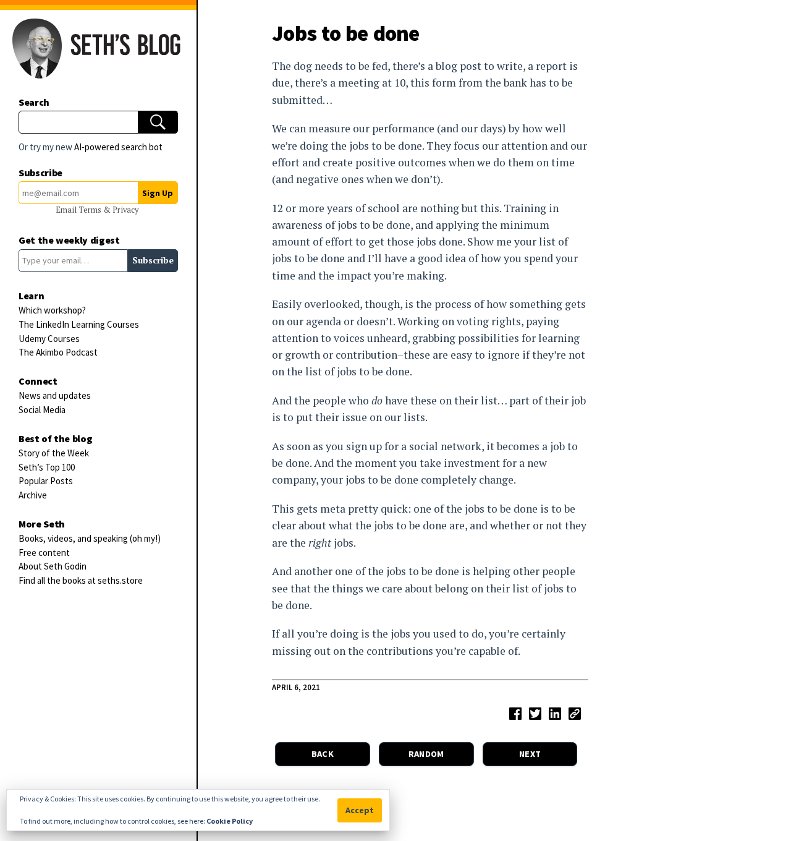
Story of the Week (54, 453)
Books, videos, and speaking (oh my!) (90, 538)
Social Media (42, 410)
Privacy (125, 210)
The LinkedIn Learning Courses (79, 324)
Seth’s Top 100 (47, 467)
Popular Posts (46, 481)
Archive (33, 495)
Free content (44, 552)
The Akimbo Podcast (58, 352)
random (426, 753)
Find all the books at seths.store (81, 580)
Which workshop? (52, 310)
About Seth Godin (53, 566)
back (322, 753)
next (530, 753)
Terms (90, 210)
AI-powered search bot (118, 147)
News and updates (55, 395)
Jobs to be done (346, 33)
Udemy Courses (49, 338)
